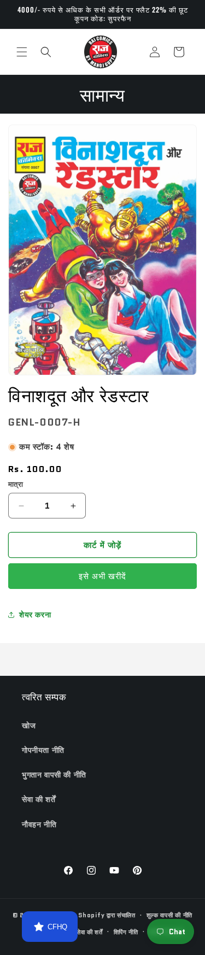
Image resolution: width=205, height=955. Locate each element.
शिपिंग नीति (126, 932)
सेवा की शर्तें (38, 799)
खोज (29, 725)
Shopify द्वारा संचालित (107, 915)
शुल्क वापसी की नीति (169, 915)
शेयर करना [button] (35, 614)
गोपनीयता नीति (43, 750)
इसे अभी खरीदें (102, 576)
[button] (22, 52)
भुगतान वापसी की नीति (54, 774)
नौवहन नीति (39, 824)
